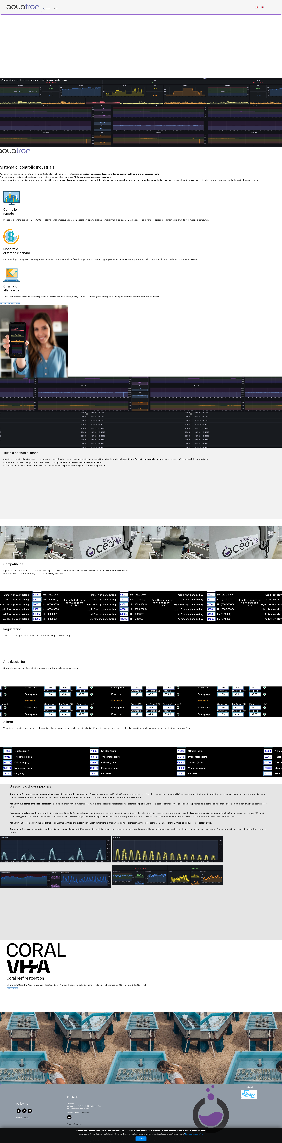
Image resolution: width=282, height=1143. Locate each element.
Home (56, 9)
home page (26, 1118)
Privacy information (74, 1124)
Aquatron (46, 9)
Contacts (85, 1112)
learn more (12, 989)
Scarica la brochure (10, 303)
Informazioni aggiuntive (194, 1134)
